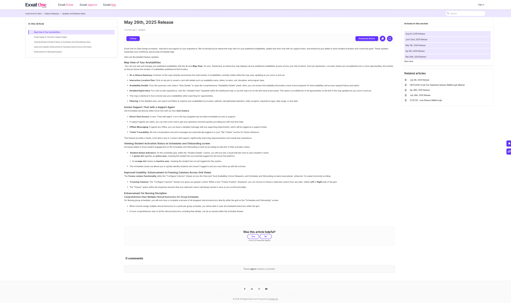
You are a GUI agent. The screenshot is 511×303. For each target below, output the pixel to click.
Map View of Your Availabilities (47, 32)
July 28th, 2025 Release (420, 95)
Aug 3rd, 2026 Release (415, 34)
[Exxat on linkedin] (252, 289)
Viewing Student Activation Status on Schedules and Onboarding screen (62, 42)
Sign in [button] (481, 4)
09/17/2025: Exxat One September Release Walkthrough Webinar (437, 85)
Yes (253, 236)
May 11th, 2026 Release (416, 45)
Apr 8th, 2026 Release (415, 51)
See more (408, 61)
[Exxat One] (67, 5)
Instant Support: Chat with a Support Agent (50, 37)
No (265, 236)
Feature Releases (52, 14)
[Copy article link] (382, 38)
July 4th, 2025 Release (419, 80)
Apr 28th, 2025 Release (420, 90)
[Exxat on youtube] (266, 289)
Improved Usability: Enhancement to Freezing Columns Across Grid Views (63, 47)
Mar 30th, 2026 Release (416, 57)
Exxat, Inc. (273, 299)
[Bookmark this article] (390, 38)
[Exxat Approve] (89, 5)
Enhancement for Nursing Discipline (48, 52)
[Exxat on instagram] (259, 289)
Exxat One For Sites (34, 14)
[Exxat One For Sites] (37, 5)
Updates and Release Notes (73, 14)
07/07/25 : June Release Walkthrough (426, 100)
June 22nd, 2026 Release (416, 39)
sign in (253, 269)
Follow (133, 38)
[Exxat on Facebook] (244, 289)
